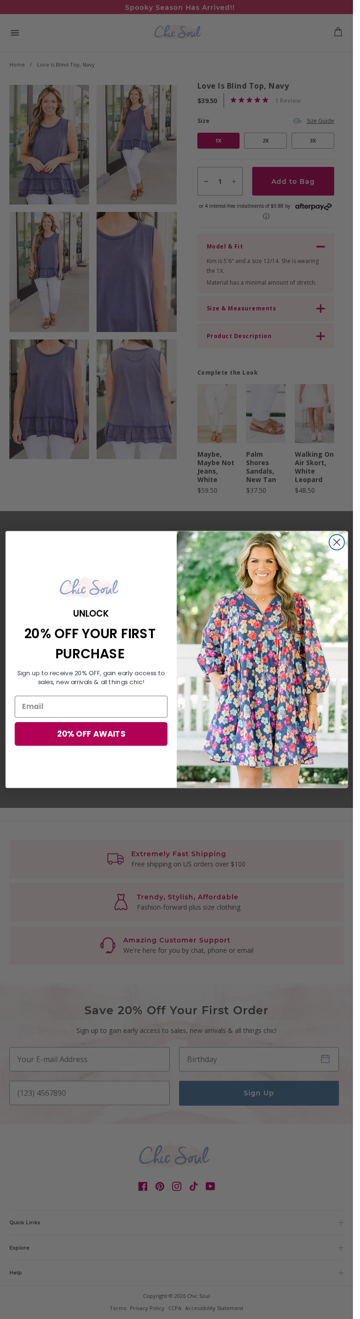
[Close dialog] (336, 542)
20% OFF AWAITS (91, 733)
